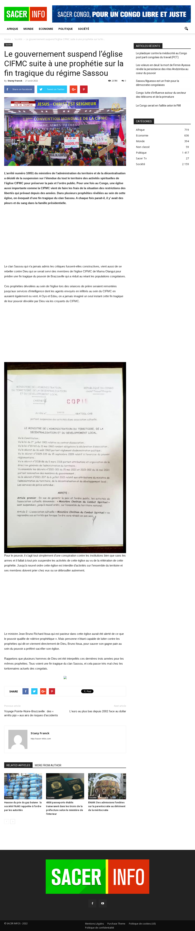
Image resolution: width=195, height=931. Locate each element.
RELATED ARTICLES (18, 765)
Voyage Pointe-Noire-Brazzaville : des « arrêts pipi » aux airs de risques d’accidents (31, 713)
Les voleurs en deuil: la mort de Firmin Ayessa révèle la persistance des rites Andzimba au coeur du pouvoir (163, 69)
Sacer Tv (141, 158)
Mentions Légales (94, 923)
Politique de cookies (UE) (142, 923)
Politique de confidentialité (99, 927)
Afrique (12, 29)
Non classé (143, 147)
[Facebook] (92, 903)
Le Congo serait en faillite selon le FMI (158, 105)
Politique (65, 29)
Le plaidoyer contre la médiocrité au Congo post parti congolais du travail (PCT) (161, 55)
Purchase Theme (116, 923)
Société (83, 29)
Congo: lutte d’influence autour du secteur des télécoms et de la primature (161, 94)
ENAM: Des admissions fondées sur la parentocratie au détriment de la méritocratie (106, 806)
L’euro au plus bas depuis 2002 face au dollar (98, 711)
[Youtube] (102, 903)
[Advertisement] (65, 237)
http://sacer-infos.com (41, 738)
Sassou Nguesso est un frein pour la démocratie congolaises (157, 82)
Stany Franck (15, 80)
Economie (46, 29)
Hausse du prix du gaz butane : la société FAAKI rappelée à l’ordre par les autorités (23, 806)
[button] (186, 28)
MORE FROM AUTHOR (48, 765)
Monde (28, 29)
